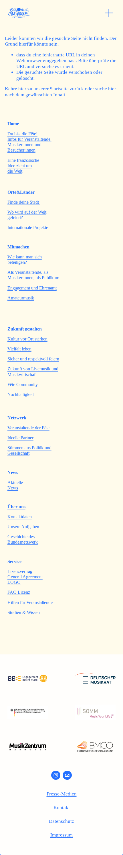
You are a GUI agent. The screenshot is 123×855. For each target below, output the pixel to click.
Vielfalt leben (19, 348)
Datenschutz (61, 821)
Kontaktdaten (19, 516)
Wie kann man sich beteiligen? (24, 259)
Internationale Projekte (27, 227)
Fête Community (22, 384)
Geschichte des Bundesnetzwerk (22, 539)
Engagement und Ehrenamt (32, 287)
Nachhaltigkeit (20, 394)
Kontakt (61, 807)
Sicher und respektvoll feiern (33, 358)
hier (22, 88)
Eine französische (23, 160)
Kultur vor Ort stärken (27, 338)
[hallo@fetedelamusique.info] (67, 775)
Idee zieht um (19, 165)
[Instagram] (55, 775)
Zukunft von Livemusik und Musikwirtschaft (32, 371)
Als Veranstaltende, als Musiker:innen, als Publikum (33, 275)
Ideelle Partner (20, 437)
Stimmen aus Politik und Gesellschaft (29, 450)
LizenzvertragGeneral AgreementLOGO (25, 577)
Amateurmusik (20, 297)
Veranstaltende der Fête (28, 427)
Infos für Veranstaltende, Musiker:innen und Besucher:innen (29, 144)
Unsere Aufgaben (23, 526)
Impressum (61, 835)
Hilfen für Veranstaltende (30, 602)
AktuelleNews (15, 485)
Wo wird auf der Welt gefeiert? (26, 215)
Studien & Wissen (23, 612)
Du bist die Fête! (22, 133)
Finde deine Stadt (23, 202)
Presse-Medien (62, 794)
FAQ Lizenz (18, 592)
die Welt (14, 171)
